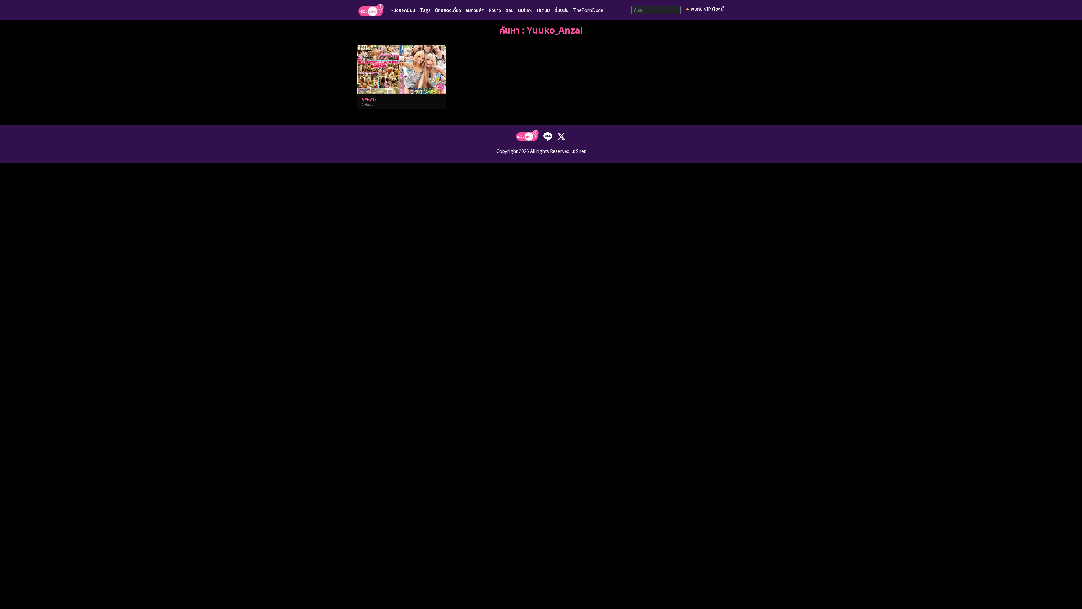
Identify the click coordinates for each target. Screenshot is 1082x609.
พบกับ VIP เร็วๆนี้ (707, 9)
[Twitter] (561, 136)
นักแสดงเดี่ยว (448, 10)
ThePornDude (588, 10)
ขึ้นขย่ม (562, 10)
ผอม (509, 10)
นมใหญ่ (525, 10)
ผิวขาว (495, 10)
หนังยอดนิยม (403, 10)
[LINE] (547, 136)
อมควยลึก (474, 10)
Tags (425, 10)
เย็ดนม (543, 10)
